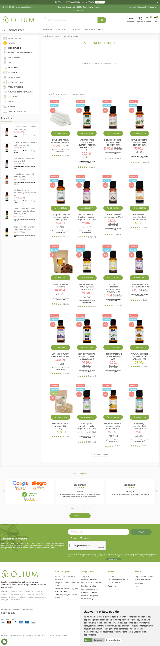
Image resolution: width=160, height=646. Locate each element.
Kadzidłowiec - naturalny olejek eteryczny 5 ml (139, 217)
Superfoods (13, 97)
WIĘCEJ (99, 2)
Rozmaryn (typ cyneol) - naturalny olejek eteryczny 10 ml (87, 426)
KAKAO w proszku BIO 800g (60, 285)
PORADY (100, 30)
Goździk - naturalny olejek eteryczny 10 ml (113, 215)
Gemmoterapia (14, 77)
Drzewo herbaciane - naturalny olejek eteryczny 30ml (139, 142)
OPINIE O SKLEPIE (89, 30)
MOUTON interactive (60, 635)
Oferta (137, 586)
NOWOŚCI (12, 43)
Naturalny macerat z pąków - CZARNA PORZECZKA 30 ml (86, 356)
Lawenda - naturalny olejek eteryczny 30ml (60, 355)
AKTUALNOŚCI (75, 30)
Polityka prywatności (142, 580)
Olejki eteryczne (14, 48)
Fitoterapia (12, 72)
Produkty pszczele (15, 87)
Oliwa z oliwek (14, 58)
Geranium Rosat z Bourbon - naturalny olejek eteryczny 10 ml (87, 217)
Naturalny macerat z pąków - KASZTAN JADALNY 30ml (139, 356)
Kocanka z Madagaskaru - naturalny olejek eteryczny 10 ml (113, 288)
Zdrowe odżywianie (16, 82)
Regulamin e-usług (88, 586)
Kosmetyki (12, 106)
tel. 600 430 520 (8, 7)
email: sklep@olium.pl (24, 7)
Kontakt (111, 576)
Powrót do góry (102, 455)
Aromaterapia (13, 67)
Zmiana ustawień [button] (113, 640)
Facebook (142, 7)
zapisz (75, 538)
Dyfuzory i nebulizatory (17, 111)
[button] (131, 20)
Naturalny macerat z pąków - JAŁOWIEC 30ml (113, 356)
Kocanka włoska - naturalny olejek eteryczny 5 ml (86, 286)
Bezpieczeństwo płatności (145, 576)
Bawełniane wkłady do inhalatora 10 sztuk (60, 141)
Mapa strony (139, 583)
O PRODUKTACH (47, 30)
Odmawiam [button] (98, 640)
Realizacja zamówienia (89, 589)
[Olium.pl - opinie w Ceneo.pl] (30, 496)
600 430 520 (8, 612)
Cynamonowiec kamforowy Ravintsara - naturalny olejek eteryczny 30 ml (87, 145)
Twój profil (85, 576)
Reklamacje (112, 586)
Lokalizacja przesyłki (89, 592)
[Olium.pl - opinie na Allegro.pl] (39, 485)
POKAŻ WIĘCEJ (113, 559)
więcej (77, 515)
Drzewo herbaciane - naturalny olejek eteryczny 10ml (113, 142)
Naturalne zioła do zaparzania (20, 92)
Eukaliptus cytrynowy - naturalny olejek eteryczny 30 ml (61, 217)
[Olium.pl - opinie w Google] (20, 485)
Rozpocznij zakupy (16, 30)
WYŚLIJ (141, 532)
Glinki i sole (12, 102)
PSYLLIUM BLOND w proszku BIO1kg (60, 426)
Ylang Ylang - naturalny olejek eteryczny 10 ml (139, 426)
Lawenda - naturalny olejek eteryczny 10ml (139, 285)
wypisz (86, 538)
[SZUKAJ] (102, 20)
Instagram (152, 7)
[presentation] (3, 491)
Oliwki (10, 63)
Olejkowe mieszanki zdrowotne (20, 53)
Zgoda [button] (87, 640)
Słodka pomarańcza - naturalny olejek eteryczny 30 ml (113, 426)
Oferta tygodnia (14, 38)
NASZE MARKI (62, 30)
